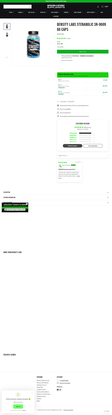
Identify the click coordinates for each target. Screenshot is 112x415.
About (38, 401)
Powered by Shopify (68, 410)
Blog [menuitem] (102, 12)
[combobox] (17, 6)
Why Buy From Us (42, 385)
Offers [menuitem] (10, 12)
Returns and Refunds (42, 382)
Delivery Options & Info (43, 380)
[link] (15, 207)
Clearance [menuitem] (56, 16)
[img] (62, 162)
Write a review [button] (72, 146)
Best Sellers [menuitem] (31, 12)
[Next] (7, 56)
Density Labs (17, 252)
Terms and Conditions (43, 392)
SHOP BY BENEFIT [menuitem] (91, 12)
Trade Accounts (41, 396)
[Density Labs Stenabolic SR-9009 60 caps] (12, 231)
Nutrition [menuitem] (42, 12)
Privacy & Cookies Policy (44, 394)
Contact (39, 398)
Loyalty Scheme (41, 389)
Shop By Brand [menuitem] (77, 12)
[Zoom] (33, 44)
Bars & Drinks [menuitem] (54, 12)
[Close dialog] (27, 204)
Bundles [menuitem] (20, 12)
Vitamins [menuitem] (66, 12)
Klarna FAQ (40, 387)
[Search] (29, 6)
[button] (61, 38)
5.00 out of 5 (87, 127)
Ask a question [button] (92, 146)
